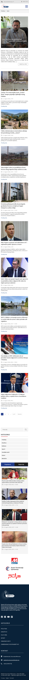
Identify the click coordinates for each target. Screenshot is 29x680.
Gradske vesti (5, 452)
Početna (3, 11)
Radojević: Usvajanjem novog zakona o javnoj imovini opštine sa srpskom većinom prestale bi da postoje (14, 523)
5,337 (14, 414)
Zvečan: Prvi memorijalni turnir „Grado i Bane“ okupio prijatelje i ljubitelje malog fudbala (13, 94)
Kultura (4, 446)
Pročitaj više (23, 64)
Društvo (4, 442)
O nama (3, 678)
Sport (3, 449)
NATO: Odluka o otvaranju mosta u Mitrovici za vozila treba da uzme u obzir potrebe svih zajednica (14, 319)
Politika (4, 439)
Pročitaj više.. (4, 106)
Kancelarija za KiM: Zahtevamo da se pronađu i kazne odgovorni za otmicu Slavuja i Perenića (14, 358)
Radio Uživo (25, 1)
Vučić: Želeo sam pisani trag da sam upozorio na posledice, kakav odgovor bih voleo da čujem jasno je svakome (14, 281)
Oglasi (7, 678)
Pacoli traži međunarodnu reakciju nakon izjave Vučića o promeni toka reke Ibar (13, 481)
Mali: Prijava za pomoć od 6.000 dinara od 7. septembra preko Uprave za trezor (14, 243)
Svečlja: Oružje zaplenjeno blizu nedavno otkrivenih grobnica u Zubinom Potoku (13, 502)
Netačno (4, 458)
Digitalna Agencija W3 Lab (18, 675)
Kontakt (12, 678)
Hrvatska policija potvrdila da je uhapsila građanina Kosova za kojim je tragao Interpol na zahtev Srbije (13, 206)
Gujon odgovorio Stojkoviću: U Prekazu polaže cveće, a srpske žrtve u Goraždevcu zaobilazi (13, 396)
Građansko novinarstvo (10, 644)
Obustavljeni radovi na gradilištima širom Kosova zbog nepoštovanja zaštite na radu (14, 168)
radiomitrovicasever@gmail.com (11, 660)
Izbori (3, 455)
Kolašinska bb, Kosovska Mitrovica (12, 656)
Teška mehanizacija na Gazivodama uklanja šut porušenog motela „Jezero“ (14, 132)
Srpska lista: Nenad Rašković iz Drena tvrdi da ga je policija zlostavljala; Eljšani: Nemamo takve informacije (14, 545)
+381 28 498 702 (7, 663)
